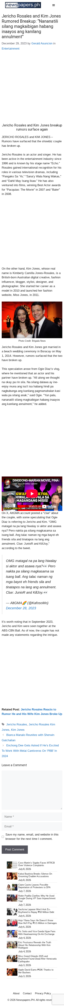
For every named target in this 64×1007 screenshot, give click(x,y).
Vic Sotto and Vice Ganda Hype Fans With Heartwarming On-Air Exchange (36, 932)
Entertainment (10, 48)
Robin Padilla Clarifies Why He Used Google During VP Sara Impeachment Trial (36, 898)
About (16, 993)
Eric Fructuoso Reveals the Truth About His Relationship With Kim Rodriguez (34, 945)
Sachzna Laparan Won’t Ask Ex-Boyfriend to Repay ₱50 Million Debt (36, 910)
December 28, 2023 (21, 608)
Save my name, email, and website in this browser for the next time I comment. (32, 837)
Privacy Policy (43, 993)
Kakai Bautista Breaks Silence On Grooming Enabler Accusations (35, 875)
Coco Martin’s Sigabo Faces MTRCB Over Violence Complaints (36, 864)
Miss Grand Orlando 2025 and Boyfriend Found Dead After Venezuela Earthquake (37, 959)
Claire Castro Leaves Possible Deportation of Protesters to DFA (34, 886)
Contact (27, 993)
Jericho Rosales (16, 724)
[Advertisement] (32, 89)
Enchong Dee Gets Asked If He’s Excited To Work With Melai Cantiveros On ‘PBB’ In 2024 (30, 751)
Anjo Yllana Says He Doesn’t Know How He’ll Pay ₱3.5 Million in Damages (37, 921)
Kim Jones (18, 729)
